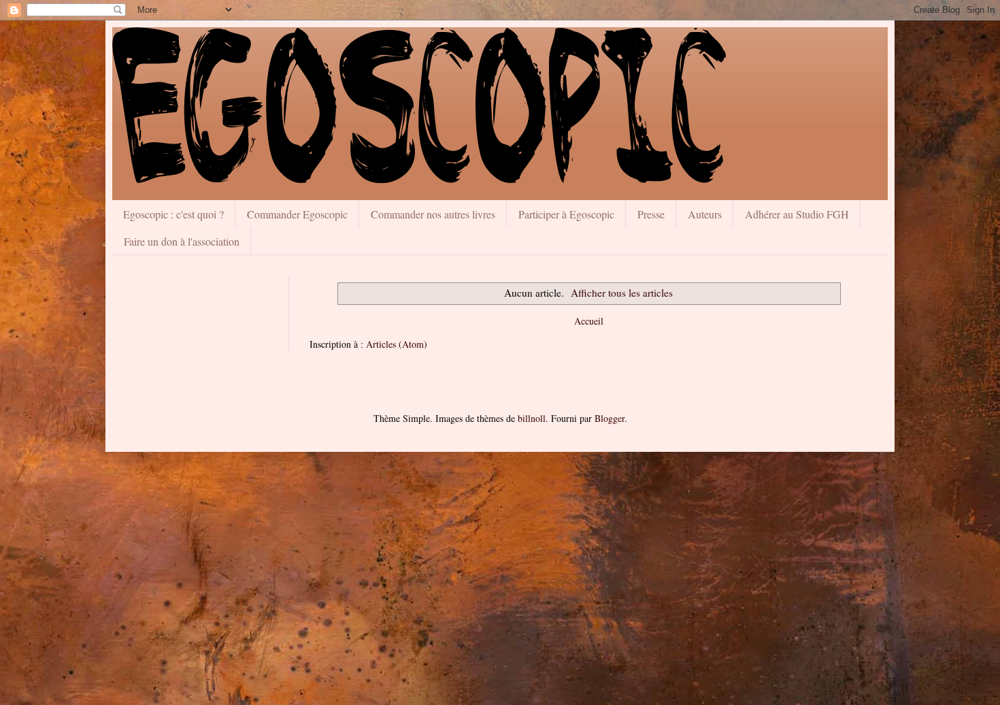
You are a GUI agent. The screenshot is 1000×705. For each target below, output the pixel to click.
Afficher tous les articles (622, 292)
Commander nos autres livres (433, 214)
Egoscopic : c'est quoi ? (173, 214)
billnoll (532, 418)
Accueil (588, 320)
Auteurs (705, 214)
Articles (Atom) (396, 344)
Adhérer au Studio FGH (797, 214)
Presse (651, 214)
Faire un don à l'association (181, 241)
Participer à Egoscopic (566, 214)
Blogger (609, 418)
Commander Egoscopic (297, 214)
